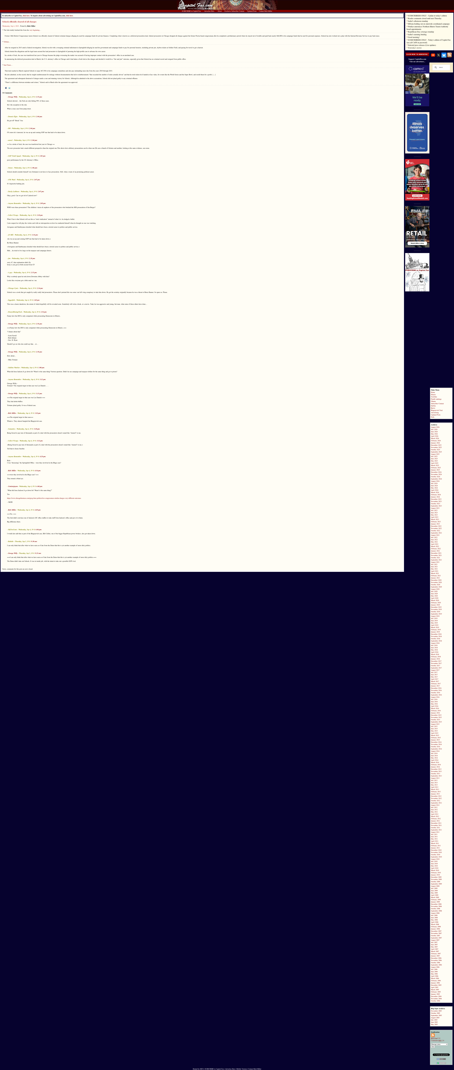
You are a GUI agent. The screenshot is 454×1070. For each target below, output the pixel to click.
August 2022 (435, 535)
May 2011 (434, 839)
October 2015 (435, 719)
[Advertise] (417, 55)
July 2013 (434, 780)
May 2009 (434, 893)
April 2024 (434, 490)
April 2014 (434, 760)
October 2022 (435, 530)
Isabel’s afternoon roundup (418, 21)
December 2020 (436, 580)
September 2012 (436, 803)
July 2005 (434, 1020)
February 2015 (436, 737)
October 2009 (435, 881)
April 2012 (434, 814)
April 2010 (434, 868)
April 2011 (434, 841)
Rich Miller (12, 413)
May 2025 (434, 461)
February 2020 (436, 602)
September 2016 (436, 695)
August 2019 (435, 616)
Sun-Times (7, 65)
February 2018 (436, 656)
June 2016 (434, 701)
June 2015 (434, 728)
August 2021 (435, 562)
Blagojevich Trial (437, 410)
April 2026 (434, 436)
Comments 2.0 (437, 1040)
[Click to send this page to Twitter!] (9, 88)
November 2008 (436, 906)
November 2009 (436, 879)
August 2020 (435, 589)
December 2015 (436, 715)
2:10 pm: (40, 215)
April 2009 (434, 895)
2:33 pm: (34, 272)
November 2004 (436, 998)
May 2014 (434, 758)
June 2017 (434, 674)
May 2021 (434, 569)
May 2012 (434, 812)
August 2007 (435, 940)
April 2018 (434, 652)
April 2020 (434, 598)
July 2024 (434, 483)
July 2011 (434, 834)
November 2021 (436, 555)
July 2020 (434, 591)
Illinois (433, 394)
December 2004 (436, 996)
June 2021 (434, 566)
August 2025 (435, 454)
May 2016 (434, 704)
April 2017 (434, 679)
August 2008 (435, 913)
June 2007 (434, 944)
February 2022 (436, 548)
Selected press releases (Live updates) (422, 45)
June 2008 (434, 917)
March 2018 (435, 654)
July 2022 (434, 537)
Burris (433, 408)
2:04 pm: (39, 116)
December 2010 (436, 850)
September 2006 (436, 965)
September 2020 (436, 587)
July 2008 (434, 915)
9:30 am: (34, 541)
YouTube (434, 397)
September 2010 (436, 857)
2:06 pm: (34, 168)
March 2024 (435, 492)
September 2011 (436, 830)
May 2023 (434, 515)
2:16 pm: (35, 235)
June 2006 (434, 971)
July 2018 (434, 645)
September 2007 (436, 938)
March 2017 (435, 681)
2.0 (435, 1038)
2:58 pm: (39, 352)
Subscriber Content (437, 403)
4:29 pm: (43, 456)
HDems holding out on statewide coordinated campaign (429, 23)
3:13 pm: (39, 393)
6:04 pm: (39, 529)
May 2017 (434, 677)
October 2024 (435, 476)
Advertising (435, 412)
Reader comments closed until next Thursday (424, 18)
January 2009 (435, 902)
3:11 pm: (43, 379)
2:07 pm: (37, 179)
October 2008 (435, 908)
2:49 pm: (37, 300)
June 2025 (434, 458)
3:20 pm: (37, 429)
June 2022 (434, 539)
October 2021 (435, 557)
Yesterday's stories (415, 47)
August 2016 (435, 697)
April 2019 (434, 625)
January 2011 (435, 848)
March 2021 (435, 573)
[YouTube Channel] (433, 57)
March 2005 (435, 989)
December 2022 (436, 526)
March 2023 (435, 519)
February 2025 (436, 467)
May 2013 (434, 785)
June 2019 (434, 620)
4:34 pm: (38, 470)
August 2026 (435, 427)
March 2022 (435, 546)
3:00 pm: (41, 367)
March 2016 (435, 708)
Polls (432, 417)
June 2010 (434, 863)
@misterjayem (13, 486)
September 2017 (436, 668)
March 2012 (435, 816)
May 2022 (434, 542)
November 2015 (436, 717)
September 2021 (436, 560)
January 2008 (435, 929)
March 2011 (435, 843)
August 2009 (435, 886)
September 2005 (436, 1015)
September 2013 (436, 776)
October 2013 (435, 773)
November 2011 (436, 825)
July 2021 (434, 564)
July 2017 (434, 672)
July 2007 (434, 942)
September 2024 (436, 479)
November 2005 (436, 1011)
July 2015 (434, 726)
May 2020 (434, 596)
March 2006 (435, 978)
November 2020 (436, 582)
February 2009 (436, 899)
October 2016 (435, 692)
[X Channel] (438, 57)
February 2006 (436, 980)
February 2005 (436, 992)
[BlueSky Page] (443, 57)
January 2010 (435, 875)
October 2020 (435, 584)
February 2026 (436, 440)
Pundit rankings (436, 399)
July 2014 (434, 753)
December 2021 (436, 553)
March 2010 (435, 870)
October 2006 (435, 962)
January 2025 (435, 470)
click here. (69, 15)
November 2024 (436, 474)
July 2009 (434, 888)
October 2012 (435, 800)
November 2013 (436, 771)
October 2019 (435, 611)
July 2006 (434, 969)
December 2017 (436, 661)
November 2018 (436, 636)
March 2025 (435, 465)
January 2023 (435, 524)
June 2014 (434, 755)
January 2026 (435, 443)
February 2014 (436, 764)
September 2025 (436, 452)
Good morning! (414, 37)
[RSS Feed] (449, 57)
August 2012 (435, 805)
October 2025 (435, 449)
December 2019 (436, 607)
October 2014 (435, 746)
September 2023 (436, 506)
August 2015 (435, 724)
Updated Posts (435, 415)
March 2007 (435, 951)
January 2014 (435, 767)
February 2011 (436, 845)
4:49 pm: (38, 510)
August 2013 (435, 778)
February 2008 (436, 926)
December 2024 (436, 472)
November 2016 (436, 690)
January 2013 (435, 794)
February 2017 (436, 683)
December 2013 (436, 769)
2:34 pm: (40, 288)
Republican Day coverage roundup (421, 31)
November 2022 (436, 528)
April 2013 (434, 787)
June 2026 (434, 431)
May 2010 (434, 866)
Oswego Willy (12, 97)
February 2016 (436, 710)
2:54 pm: (44, 312)
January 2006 (435, 983)
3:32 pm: (40, 441)
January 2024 (435, 497)
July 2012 (434, 807)
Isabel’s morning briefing (417, 34)
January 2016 (435, 713)
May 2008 (434, 920)
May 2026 (434, 434)
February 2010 (436, 872)
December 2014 (436, 742)
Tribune (6, 42)
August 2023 (435, 508)
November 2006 (436, 960)
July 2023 (434, 510)
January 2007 (435, 956)
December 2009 (436, 877)
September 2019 (436, 614)
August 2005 (435, 1017)
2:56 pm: (39, 324)
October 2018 (435, 638)
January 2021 (435, 578)
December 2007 (436, 931)
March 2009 (435, 897)
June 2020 (434, 593)
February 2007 (436, 953)
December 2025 (436, 445)
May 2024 (434, 488)
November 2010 (436, 852)
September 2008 (436, 911)
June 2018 (434, 647)
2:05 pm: (42, 156)
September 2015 (436, 722)
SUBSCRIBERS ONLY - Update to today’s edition (427, 15)
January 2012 (435, 821)
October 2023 (435, 503)
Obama (433, 401)
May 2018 (434, 650)
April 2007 (434, 949)
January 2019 (435, 632)
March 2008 (435, 924)
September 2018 (436, 641)
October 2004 (435, 1001)
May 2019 (434, 623)
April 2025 (434, 463)
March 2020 (435, 600)
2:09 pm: (43, 203)
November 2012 (436, 798)
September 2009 (436, 884)
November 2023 (436, 501)
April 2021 (434, 571)
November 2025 (436, 447)
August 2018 (435, 643)
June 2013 (434, 782)
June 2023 (434, 512)
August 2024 (435, 481)
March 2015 (435, 735)
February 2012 (436, 818)
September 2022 (436, 533)
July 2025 (434, 456)
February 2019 (436, 629)
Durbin (433, 406)
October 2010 (435, 854)
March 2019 (435, 627)
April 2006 (434, 976)
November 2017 (436, 663)
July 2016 (434, 699)
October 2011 (435, 827)
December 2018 (436, 634)
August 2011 (435, 832)
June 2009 (434, 890)
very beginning (34, 30)
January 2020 (435, 605)
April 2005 (434, 987)
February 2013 (436, 791)
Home (433, 392)
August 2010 (435, 859)
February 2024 (436, 494)
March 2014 (435, 762)
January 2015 (435, 740)
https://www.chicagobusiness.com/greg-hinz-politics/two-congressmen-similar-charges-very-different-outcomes (44, 498)
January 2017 (435, 686)
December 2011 (436, 823)
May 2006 (434, 974)
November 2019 (436, 609)
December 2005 (436, 985)
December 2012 (436, 796)
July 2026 (434, 429)
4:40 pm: (39, 486)
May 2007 (434, 947)
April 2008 (434, 922)
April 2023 (434, 517)
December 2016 (436, 688)
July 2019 (434, 618)
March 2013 (435, 789)
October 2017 (435, 665)
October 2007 (435, 935)
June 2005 (434, 1022)
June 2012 (434, 809)
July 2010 (434, 861)
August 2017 (435, 670)
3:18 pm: (38, 413)
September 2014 (436, 749)
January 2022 (435, 551)
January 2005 (435, 994)
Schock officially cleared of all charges (19, 21)
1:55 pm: (39, 97)
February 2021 (436, 575)
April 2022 (434, 544)
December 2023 (436, 499)
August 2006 (435, 967)
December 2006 (436, 958)
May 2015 (434, 731)
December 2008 (436, 904)
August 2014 (435, 751)
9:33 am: (38, 553)
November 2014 (436, 744)
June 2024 (434, 485)
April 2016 (434, 706)
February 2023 (436, 521)
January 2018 (435, 659)
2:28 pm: (32, 258)
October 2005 (435, 1013)
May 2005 (434, 1024)
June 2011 (434, 836)
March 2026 (435, 438)
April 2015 (434, 733)
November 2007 (436, 933)
